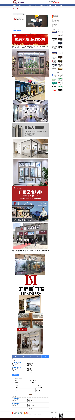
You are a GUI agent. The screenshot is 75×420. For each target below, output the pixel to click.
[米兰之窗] (60, 86)
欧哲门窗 (54, 44)
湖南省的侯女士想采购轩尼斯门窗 (16, 403)
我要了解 (14, 30)
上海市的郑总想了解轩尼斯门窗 (16, 367)
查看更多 (30, 372)
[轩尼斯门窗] (60, 35)
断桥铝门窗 (50, 5)
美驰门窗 (60, 84)
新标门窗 (54, 40)
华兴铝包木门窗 (60, 80)
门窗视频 (29, 5)
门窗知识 (24, 5)
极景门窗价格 (55, 19)
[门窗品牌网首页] (17, 2)
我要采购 (19, 30)
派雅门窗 (60, 58)
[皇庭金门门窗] (60, 68)
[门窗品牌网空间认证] (58, 419)
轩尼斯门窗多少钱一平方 (56, 21)
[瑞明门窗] (54, 82)
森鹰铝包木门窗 (54, 76)
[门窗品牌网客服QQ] (60, 419)
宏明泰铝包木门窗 (54, 80)
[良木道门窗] (60, 46)
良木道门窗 (60, 48)
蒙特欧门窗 (54, 48)
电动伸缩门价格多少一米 (56, 15)
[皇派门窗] (54, 31)
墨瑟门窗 (54, 58)
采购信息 (60, 5)
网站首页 (14, 5)
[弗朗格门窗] (54, 90)
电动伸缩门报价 (55, 24)
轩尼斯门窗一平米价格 (56, 20)
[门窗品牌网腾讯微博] (61, 419)
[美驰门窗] (60, 82)
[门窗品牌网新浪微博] (63, 419)
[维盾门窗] (54, 86)
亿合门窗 (60, 44)
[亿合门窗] (54, 64)
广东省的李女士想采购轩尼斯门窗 (16, 398)
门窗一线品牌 (45, 5)
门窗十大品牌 (40, 5)
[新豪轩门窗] (60, 31)
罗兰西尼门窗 (60, 40)
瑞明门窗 (54, 84)
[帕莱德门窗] (54, 68)
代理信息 (55, 5)
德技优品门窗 (60, 62)
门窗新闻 (19, 5)
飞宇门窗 (60, 66)
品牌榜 (35, 5)
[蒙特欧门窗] (54, 46)
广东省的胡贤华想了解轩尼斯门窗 (16, 362)
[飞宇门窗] (54, 35)
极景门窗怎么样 (55, 25)
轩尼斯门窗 (16, 363)
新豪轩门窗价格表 (55, 16)
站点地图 (52, 416)
